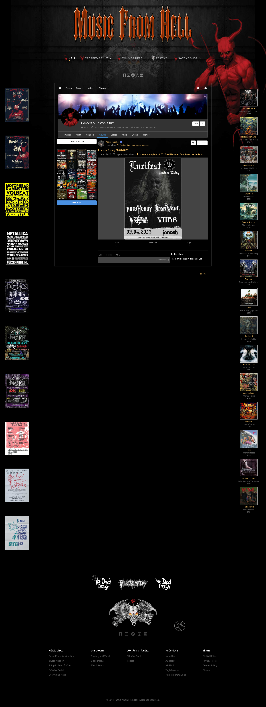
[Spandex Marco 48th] (82, 174)
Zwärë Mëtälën (56, 661)
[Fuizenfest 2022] (17, 247)
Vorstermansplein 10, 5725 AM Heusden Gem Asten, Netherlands (171, 154)
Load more (76, 203)
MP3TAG (169, 665)
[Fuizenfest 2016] (17, 390)
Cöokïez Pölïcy (210, 665)
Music (86, 127)
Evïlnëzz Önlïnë (56, 670)
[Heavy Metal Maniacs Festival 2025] (92, 184)
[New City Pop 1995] (17, 532)
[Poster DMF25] (62, 194)
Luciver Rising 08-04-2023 (113, 150)
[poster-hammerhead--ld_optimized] (72, 174)
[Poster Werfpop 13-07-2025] (82, 194)
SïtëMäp (207, 670)
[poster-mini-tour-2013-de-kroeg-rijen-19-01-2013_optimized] (62, 174)
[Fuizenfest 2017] (17, 343)
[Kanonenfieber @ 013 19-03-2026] (92, 174)
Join (196, 123)
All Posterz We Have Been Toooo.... (133, 145)
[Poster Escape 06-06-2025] (92, 194)
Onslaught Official (100, 656)
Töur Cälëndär (98, 665)
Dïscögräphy (97, 661)
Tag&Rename (172, 670)
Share (203, 143)
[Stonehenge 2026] (62, 154)
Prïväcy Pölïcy (210, 661)
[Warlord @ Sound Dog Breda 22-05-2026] (92, 154)
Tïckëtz (130, 661)
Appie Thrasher (112, 142)
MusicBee (170, 656)
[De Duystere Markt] (72, 164)
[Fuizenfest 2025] (82, 184)
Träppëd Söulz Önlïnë (60, 665)
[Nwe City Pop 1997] (17, 438)
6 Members (138, 127)
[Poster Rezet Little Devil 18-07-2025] (72, 194)
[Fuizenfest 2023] (17, 199)
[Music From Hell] (133, 24)
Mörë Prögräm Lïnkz (175, 675)
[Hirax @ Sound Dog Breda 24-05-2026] (62, 164)
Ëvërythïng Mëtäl (57, 675)
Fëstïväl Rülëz (210, 656)
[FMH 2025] (72, 184)
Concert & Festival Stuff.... (99, 123)
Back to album (77, 141)
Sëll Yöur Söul (134, 656)
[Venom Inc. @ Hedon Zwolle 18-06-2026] (82, 154)
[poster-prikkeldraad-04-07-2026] (72, 154)
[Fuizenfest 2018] (17, 295)
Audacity (170, 661)
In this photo (177, 254)
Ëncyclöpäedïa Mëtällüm (61, 656)
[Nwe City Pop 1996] (17, 485)
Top (204, 273)
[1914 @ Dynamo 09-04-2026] (82, 164)
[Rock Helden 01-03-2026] (62, 184)
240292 (152, 127)
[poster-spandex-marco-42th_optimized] (92, 164)
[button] (198, 88)
